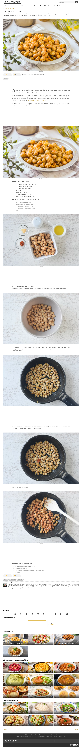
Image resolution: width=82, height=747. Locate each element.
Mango (40, 734)
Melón (48, 734)
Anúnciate (24, 740)
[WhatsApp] (20, 614)
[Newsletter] (67, 614)
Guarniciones (20, 579)
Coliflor (51, 736)
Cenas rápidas (12, 579)
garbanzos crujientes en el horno (36, 100)
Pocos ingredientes (41, 736)
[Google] (15, 614)
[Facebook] (32, 614)
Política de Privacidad (48, 740)
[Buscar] (76, 2)
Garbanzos (5, 579)
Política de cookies (59, 740)
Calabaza (47, 736)
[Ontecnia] (74, 745)
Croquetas (34, 736)
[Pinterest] (44, 614)
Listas (64, 736)
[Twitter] (38, 614)
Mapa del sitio (74, 740)
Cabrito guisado (76, 730)
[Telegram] (26, 614)
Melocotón (36, 734)
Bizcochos (29, 736)
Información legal (38, 740)
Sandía (57, 734)
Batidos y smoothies (29, 734)
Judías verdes (52, 734)
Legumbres (5, 78)
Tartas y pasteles (23, 736)
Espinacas (60, 736)
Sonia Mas (11, 583)
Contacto (67, 740)
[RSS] (61, 614)
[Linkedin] (55, 614)
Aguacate (56, 736)
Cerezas (61, 734)
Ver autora (43, 588)
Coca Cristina (5, 730)
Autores (30, 740)
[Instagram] (49, 614)
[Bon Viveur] (12, 2)
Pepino (44, 734)
